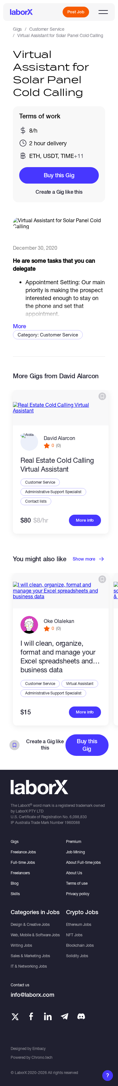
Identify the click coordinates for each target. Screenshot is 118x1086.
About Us (74, 872)
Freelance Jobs (23, 852)
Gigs (17, 29)
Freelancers (20, 872)
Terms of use (76, 883)
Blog (15, 883)
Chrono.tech (42, 1057)
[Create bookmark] (102, 396)
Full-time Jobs (23, 862)
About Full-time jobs (83, 862)
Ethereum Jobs (78, 924)
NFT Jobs (74, 934)
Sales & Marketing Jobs (30, 955)
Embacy (39, 1048)
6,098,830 (78, 816)
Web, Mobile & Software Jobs (35, 934)
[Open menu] (103, 12)
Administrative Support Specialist (53, 491)
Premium (73, 841)
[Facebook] (31, 1016)
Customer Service (47, 29)
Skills (15, 893)
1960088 (72, 822)
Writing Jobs (21, 945)
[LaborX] (21, 12)
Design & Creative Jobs (30, 924)
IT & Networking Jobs (29, 966)
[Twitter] (14, 1016)
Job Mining (75, 852)
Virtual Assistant (79, 683)
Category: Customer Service (48, 334)
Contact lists (36, 501)
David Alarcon (59, 438)
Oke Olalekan (59, 621)
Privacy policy (77, 893)
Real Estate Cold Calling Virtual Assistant (57, 464)
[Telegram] (64, 1016)
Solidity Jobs (77, 955)
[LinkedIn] (48, 1016)
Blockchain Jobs (80, 945)
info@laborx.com (32, 994)
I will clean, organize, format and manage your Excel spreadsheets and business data (57, 656)
